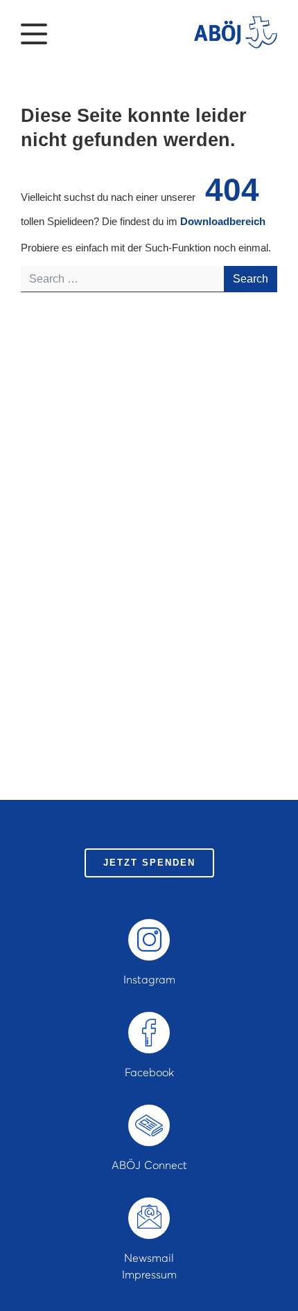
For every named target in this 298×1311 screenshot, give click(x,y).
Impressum (149, 1274)
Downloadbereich (222, 221)
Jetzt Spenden (149, 862)
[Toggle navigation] (34, 33)
